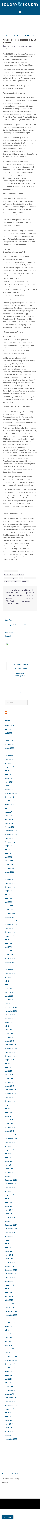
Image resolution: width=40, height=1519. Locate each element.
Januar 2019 (9, 1041)
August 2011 (9, 1371)
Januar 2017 (9, 1131)
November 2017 (11, 1093)
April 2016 (9, 1165)
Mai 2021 (8, 947)
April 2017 (9, 1120)
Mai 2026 (8, 737)
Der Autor (8, 628)
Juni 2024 (8, 812)
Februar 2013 (10, 1304)
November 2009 (11, 1439)
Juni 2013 (8, 1292)
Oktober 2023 (10, 838)
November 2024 (11, 793)
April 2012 (9, 1341)
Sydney (4, 1505)
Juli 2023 (8, 849)
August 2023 (9, 846)
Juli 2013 (8, 1289)
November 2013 (11, 1274)
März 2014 (9, 1259)
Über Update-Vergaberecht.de (16, 625)
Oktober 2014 (10, 1232)
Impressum (6, 1482)
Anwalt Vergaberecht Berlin (10, 571)
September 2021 (11, 932)
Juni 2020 (8, 985)
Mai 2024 (8, 816)
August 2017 (9, 1105)
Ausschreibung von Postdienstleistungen (14, 574)
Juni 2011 (8, 1375)
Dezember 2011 (11, 1356)
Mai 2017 (8, 1116)
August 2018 (9, 1060)
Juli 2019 (8, 1026)
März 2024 (9, 823)
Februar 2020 (10, 1000)
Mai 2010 (8, 1420)
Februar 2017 (10, 1127)
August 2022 (9, 891)
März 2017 (9, 1123)
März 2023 (9, 864)
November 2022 (11, 879)
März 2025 (9, 786)
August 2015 (9, 1195)
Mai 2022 (8, 902)
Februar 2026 (10, 744)
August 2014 (9, 1240)
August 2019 (9, 1022)
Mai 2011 (8, 1379)
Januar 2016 (9, 1176)
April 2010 (9, 1424)
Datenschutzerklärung (10, 1479)
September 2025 (11, 763)
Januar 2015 (9, 1221)
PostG (21, 578)
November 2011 (11, 1360)
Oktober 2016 (10, 1142)
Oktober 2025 (10, 759)
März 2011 (9, 1386)
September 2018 (11, 1056)
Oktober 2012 (10, 1319)
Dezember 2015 (11, 1180)
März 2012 (9, 1345)
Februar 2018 (10, 1082)
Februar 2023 (10, 868)
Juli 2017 (8, 1108)
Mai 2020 (8, 988)
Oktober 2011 (10, 1364)
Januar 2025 (9, 789)
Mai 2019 (8, 1030)
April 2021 (9, 951)
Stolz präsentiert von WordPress (14, 1502)
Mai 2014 (8, 1251)
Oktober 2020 (10, 973)
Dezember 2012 (11, 1311)
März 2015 (9, 1214)
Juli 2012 (8, 1330)
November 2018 (11, 1048)
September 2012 (11, 1323)
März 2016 (9, 1169)
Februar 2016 (10, 1172)
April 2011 (9, 1383)
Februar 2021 (10, 958)
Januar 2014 (9, 1266)
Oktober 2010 (10, 1401)
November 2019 (11, 1011)
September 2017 (11, 1101)
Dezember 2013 (11, 1270)
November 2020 (11, 970)
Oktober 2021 (10, 928)
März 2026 (9, 741)
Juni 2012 (8, 1334)
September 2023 (11, 842)
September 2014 (11, 1236)
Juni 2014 (8, 1247)
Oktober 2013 (10, 1277)
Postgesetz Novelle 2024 (30, 578)
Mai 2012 (8, 1338)
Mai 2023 (8, 857)
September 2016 (11, 1146)
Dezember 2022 (11, 876)
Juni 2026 (8, 733)
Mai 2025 (8, 778)
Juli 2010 (8, 1413)
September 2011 (11, 1368)
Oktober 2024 (10, 797)
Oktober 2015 (10, 1187)
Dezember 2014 (11, 1225)
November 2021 (11, 924)
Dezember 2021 (11, 921)
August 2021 (9, 936)
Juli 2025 (8, 770)
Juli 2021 (8, 940)
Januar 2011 (9, 1394)
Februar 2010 (10, 1431)
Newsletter (9, 632)
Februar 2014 (10, 1262)
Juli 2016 (8, 1153)
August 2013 (9, 1285)
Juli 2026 (8, 729)
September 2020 (11, 977)
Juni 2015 (8, 1202)
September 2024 (11, 801)
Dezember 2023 (11, 831)
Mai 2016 (8, 1161)
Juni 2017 (8, 1112)
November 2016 (11, 1139)
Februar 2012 (10, 1349)
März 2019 (9, 1033)
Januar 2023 (9, 872)
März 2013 (9, 1300)
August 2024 (9, 804)
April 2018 (9, 1075)
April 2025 (9, 782)
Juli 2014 (8, 1244)
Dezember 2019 (11, 1007)
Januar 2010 (9, 1435)
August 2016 (9, 1150)
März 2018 (9, 1078)
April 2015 (9, 1210)
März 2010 (9, 1428)
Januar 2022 (9, 917)
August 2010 (9, 1409)
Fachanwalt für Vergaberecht (11, 578)
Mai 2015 (8, 1206)
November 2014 (11, 1229)
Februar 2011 (10, 1390)
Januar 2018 (9, 1086)
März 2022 (9, 909)
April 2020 (9, 992)
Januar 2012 (9, 1352)
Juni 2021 (8, 943)
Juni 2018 (8, 1067)
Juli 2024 (8, 808)
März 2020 (9, 996)
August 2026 (9, 725)
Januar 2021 (9, 962)
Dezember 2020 (11, 966)
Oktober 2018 (10, 1052)
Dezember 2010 (11, 1398)
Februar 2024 (10, 827)
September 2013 (11, 1281)
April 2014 (9, 1255)
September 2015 (11, 1191)
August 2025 (9, 767)
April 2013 (9, 1296)
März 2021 (9, 954)
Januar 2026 (9, 748)
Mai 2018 (8, 1071)
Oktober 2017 (10, 1097)
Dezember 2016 (11, 1135)
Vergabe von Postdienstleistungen (12, 581)
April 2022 (9, 906)
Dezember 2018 (11, 1045)
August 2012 (9, 1326)
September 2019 (11, 1018)
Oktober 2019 (10, 1015)
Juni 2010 (8, 1416)
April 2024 (9, 819)
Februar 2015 (10, 1217)
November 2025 (11, 756)
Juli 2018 (8, 1063)
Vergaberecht (31, 35)
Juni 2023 (8, 853)
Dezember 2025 (11, 752)
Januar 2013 (9, 1307)
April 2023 (9, 861)
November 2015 (11, 1184)
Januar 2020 (9, 1003)
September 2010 (11, 1405)
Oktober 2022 (10, 883)
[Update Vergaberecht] (20, 5)
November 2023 (11, 834)
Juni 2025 (8, 774)
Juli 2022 (8, 894)
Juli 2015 (8, 1199)
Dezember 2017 (11, 1090)
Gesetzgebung (11, 35)
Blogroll (8, 636)
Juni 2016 (8, 1157)
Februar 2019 (10, 1037)
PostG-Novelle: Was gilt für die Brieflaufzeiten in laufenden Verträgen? (27, 595)
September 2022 (11, 887)
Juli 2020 (8, 981)
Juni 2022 (8, 898)
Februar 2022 (10, 913)
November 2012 (11, 1315)
